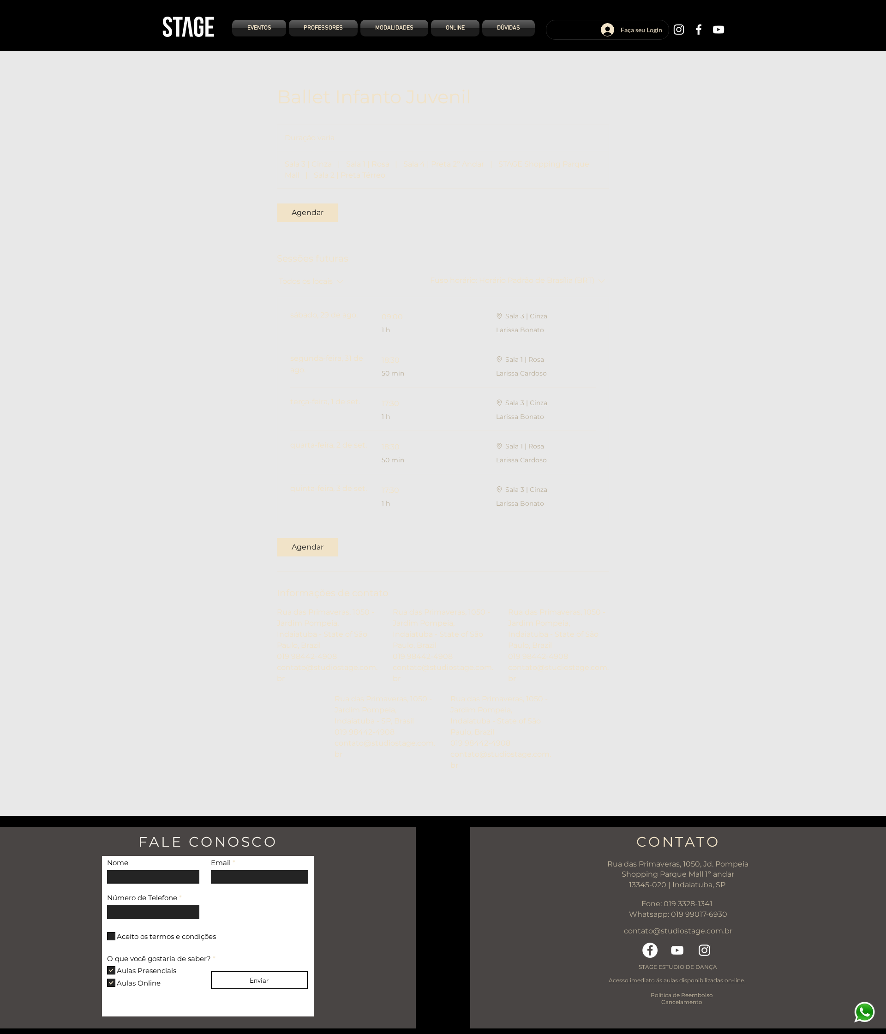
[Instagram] (679, 29)
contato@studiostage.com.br (678, 930)
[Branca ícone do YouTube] (677, 950)
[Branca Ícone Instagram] (704, 950)
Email (221, 862)
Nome (117, 862)
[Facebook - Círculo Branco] (650, 950)
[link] (307, 212)
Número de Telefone (142, 897)
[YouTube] (718, 29)
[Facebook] (699, 29)
